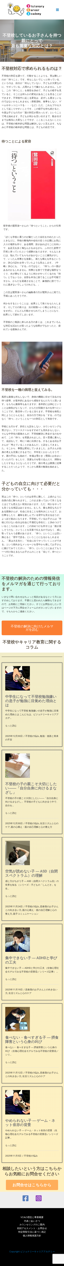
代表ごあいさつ (32, 1221)
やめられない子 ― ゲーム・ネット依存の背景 (30, 1123)
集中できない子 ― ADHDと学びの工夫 (31, 960)
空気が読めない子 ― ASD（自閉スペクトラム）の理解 (31, 873)
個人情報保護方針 (32, 1235)
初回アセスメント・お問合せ (32, 1228)
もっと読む (11, 725)
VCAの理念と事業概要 (32, 1217)
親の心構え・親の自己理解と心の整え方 (31, 827)
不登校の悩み (32, 736)
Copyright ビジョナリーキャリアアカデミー (32, 1251)
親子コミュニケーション (25, 913)
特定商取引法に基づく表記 (32, 1232)
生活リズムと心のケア (20, 993)
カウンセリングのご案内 (32, 1224)
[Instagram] (38, 1198)
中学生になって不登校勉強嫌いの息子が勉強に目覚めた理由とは (31, 701)
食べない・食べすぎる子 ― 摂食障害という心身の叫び (32, 1039)
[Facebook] (25, 1198)
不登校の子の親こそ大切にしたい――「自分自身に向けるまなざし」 (31, 788)
